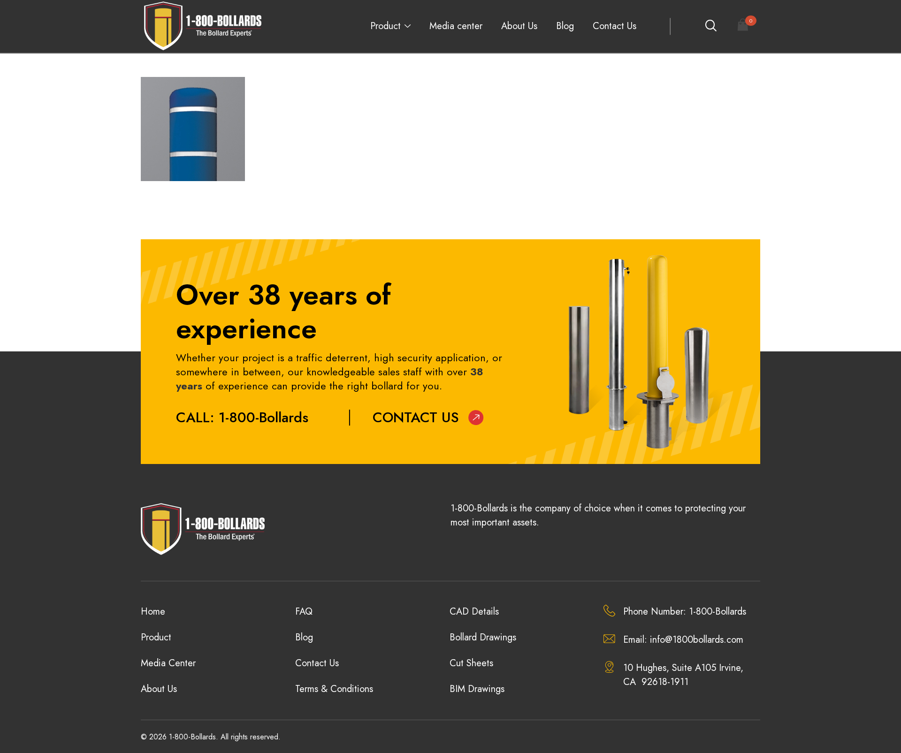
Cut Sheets (471, 663)
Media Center (168, 663)
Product (385, 26)
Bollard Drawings (483, 637)
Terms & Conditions (334, 689)
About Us (519, 26)
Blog (565, 26)
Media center (455, 26)
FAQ (304, 611)
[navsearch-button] (710, 26)
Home (153, 611)
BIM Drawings (477, 689)
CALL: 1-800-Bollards (242, 417)
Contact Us (614, 26)
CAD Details (474, 611)
